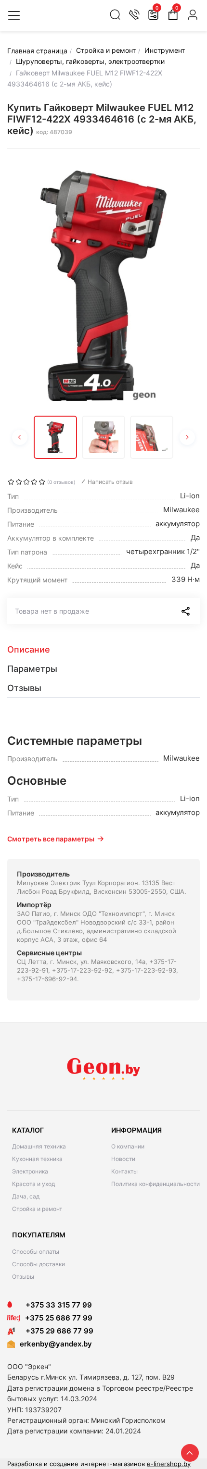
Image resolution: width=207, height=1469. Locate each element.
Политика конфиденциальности (155, 1183)
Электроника (30, 1171)
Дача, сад (25, 1196)
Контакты (124, 1171)
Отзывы (23, 1276)
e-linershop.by (169, 1464)
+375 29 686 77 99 (56, 1330)
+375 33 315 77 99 (56, 1304)
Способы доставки (38, 1264)
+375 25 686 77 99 (58, 1317)
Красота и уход (33, 1183)
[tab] (103, 649)
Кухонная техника (37, 1158)
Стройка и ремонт (37, 1208)
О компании (127, 1146)
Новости (123, 1158)
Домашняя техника (39, 1146)
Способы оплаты (35, 1251)
